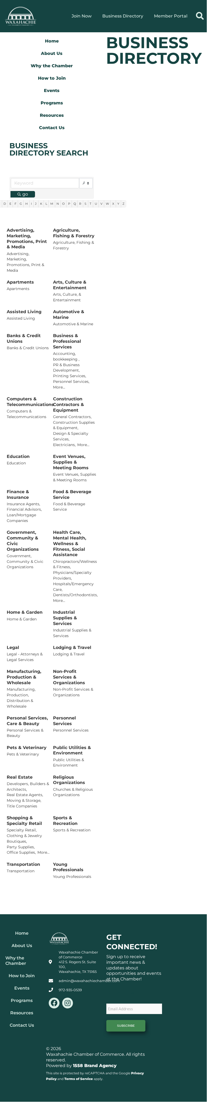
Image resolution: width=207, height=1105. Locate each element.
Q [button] (74, 204)
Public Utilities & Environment (72, 750)
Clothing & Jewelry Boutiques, (24, 838)
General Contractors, (72, 417)
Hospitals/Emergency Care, (73, 587)
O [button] (63, 204)
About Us (51, 53)
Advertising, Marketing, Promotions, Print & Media (27, 238)
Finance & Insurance (18, 494)
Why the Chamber (52, 65)
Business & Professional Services (67, 341)
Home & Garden (25, 612)
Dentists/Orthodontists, (75, 595)
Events (51, 90)
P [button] (69, 204)
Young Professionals (68, 867)
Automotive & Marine (68, 314)
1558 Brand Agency (95, 1065)
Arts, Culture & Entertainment (69, 285)
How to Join (52, 78)
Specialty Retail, (22, 830)
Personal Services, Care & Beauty (27, 720)
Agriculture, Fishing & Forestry (73, 233)
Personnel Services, (71, 381)
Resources (52, 115)
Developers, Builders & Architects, (28, 787)
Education (18, 456)
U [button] (96, 204)
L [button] (46, 204)
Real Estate (20, 777)
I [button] (31, 204)
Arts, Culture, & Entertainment (67, 297)
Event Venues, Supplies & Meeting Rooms (71, 462)
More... (59, 387)
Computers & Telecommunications (30, 401)
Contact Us (52, 127)
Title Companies (22, 806)
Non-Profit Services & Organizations (69, 677)
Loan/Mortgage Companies (21, 518)
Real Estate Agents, (25, 795)
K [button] (41, 204)
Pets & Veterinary (27, 747)
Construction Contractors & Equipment (68, 404)
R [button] (80, 204)
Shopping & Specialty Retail (24, 820)
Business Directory (122, 16)
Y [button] (118, 204)
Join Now (82, 16)
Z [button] (123, 204)
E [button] (10, 204)
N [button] (58, 204)
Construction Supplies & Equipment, (74, 425)
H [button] (26, 204)
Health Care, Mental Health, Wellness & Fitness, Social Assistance (69, 543)
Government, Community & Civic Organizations (23, 541)
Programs (52, 102)
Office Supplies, (21, 852)
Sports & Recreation (65, 820)
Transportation (23, 864)
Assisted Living (24, 311)
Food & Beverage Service (72, 494)
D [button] (4, 204)
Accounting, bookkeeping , (66, 356)
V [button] (101, 204)
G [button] (21, 204)
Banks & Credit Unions (24, 338)
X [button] (113, 204)
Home (52, 41)
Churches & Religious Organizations (73, 792)
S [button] (85, 204)
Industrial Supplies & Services (65, 618)
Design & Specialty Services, (70, 436)
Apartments (20, 282)
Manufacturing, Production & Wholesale (24, 677)
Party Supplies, (21, 847)
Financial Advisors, (24, 509)
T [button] (90, 204)
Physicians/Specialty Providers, (72, 575)
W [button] (107, 204)
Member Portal (170, 16)
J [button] (36, 204)
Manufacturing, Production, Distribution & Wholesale (21, 697)
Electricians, (64, 445)
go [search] (25, 194)
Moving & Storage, (24, 800)
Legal (13, 647)
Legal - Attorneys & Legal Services (25, 657)
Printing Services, (69, 376)
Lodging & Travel (72, 647)
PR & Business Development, (66, 368)
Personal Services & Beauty (25, 733)
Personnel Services (64, 720)
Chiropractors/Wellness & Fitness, (75, 564)
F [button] (15, 204)
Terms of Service (78, 1079)
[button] (200, 16)
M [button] (51, 204)
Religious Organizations (69, 780)
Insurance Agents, (23, 504)
